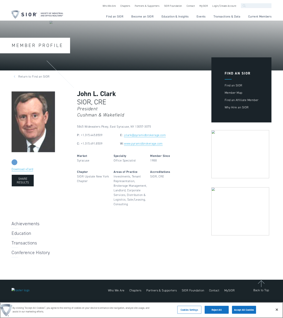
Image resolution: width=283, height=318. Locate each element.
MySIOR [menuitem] (203, 6)
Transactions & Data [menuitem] (227, 16)
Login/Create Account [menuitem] (224, 6)
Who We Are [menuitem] (109, 6)
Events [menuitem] (201, 16)
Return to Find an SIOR (34, 76)
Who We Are (116, 290)
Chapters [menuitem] (125, 6)
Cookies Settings (189, 309)
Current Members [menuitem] (259, 16)
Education (21, 233)
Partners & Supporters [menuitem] (147, 6)
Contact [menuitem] (191, 6)
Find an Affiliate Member (242, 100)
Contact (214, 290)
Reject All (217, 309)
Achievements (26, 224)
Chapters (135, 290)
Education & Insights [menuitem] (175, 16)
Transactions (24, 243)
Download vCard (22, 169)
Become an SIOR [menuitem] (142, 16)
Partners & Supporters (161, 290)
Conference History (31, 252)
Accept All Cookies (244, 309)
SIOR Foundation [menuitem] (173, 6)
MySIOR (229, 290)
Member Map (233, 93)
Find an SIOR (233, 85)
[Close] (277, 309)
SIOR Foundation (193, 290)
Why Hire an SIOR (237, 107)
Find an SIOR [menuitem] (114, 16)
